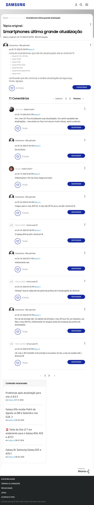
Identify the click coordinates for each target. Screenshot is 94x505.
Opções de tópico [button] (86, 24)
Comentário (81, 87)
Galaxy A (31, 49)
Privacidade (6, 488)
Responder (76, 127)
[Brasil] (15, 4)
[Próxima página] (54, 375)
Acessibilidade (8, 479)
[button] (86, 45)
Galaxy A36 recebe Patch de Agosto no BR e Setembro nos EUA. (22, 413)
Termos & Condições (10, 484)
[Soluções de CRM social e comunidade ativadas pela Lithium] (83, 470)
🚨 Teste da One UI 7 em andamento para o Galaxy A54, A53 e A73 (24, 433)
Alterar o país (8, 497)
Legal (3, 493)
